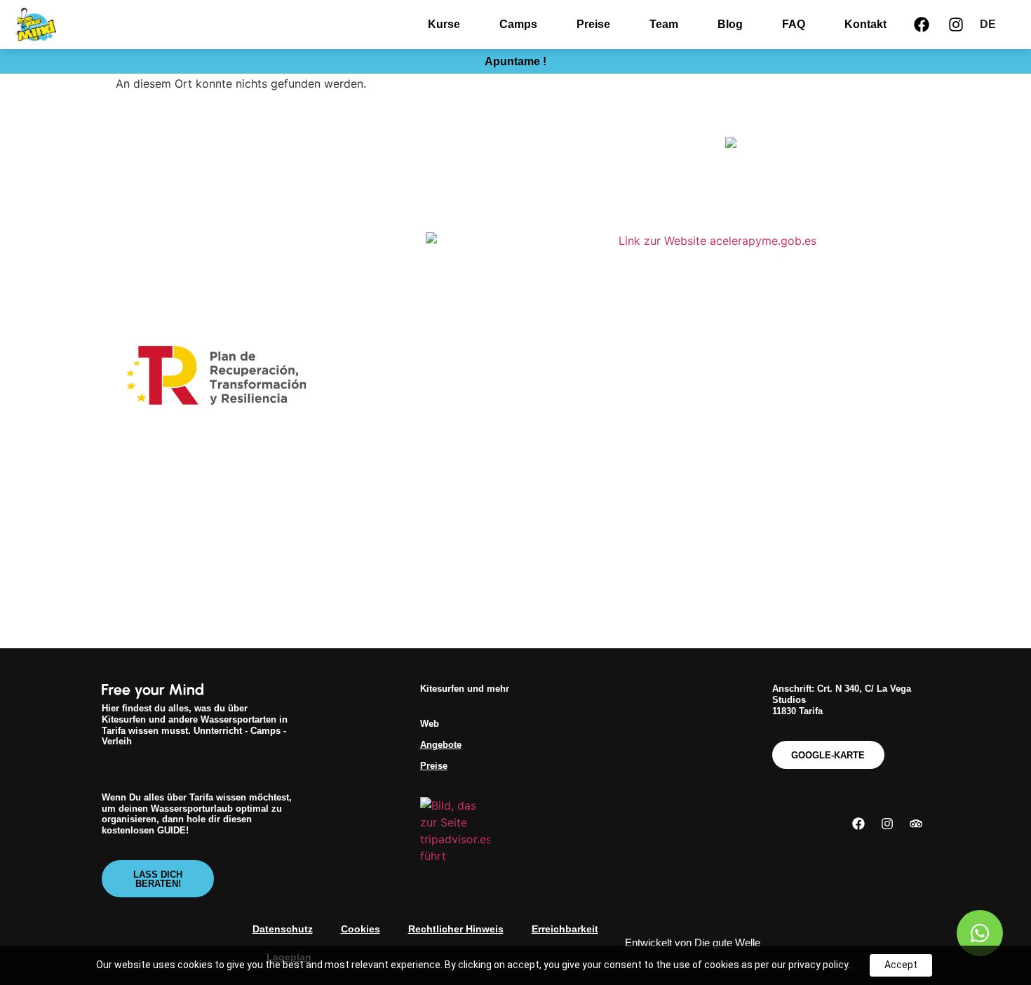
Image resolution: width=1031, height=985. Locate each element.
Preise (593, 24)
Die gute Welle (727, 943)
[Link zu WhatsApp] (980, 933)
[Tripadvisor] (916, 823)
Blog (730, 24)
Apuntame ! (515, 61)
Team (663, 24)
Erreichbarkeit (565, 928)
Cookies (360, 928)
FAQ (793, 24)
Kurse (444, 24)
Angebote (440, 744)
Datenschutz (282, 928)
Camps (518, 24)
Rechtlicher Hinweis (456, 928)
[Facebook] (921, 24)
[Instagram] (956, 24)
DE (988, 24)
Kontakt (865, 24)
